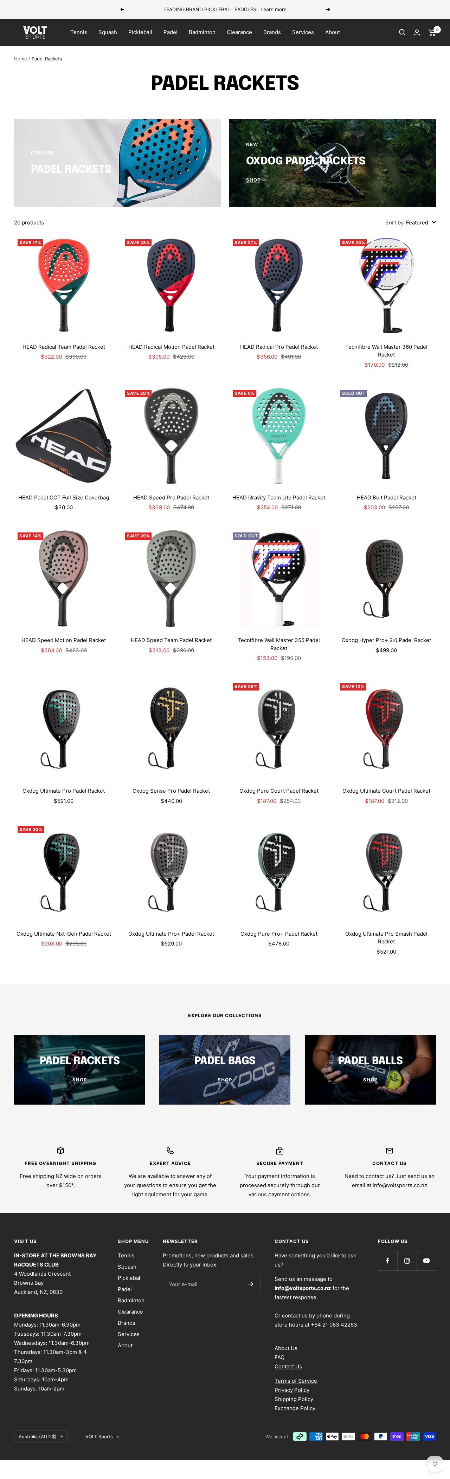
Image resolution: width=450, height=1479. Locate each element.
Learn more (274, 9)
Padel (170, 32)
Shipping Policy (294, 1399)
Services (303, 32)
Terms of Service (296, 1380)
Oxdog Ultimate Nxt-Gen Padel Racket (64, 933)
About (332, 32)
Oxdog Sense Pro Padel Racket (171, 790)
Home (20, 58)
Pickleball (140, 32)
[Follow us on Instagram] (407, 1260)
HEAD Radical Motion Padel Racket (171, 346)
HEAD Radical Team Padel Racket (63, 346)
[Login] (417, 32)
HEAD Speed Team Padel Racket (171, 640)
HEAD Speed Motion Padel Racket (63, 640)
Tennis (78, 32)
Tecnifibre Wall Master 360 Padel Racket (386, 350)
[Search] (402, 32)
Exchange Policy (295, 1408)
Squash (107, 32)
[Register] (250, 1284)
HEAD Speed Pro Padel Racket (171, 497)
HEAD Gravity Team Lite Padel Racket (278, 497)
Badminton (202, 32)
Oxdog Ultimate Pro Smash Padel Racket (386, 937)
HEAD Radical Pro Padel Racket (279, 346)
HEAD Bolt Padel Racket (386, 497)
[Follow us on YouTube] (426, 1260)
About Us (286, 1348)
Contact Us (288, 1366)
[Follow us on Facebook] (387, 1260)
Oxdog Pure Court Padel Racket (279, 790)
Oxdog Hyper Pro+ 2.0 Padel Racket (386, 640)
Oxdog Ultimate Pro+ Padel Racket (171, 933)
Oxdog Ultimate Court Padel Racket (386, 790)
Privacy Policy (292, 1390)
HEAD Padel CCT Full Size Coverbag (63, 497)
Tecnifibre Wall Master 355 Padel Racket (279, 644)
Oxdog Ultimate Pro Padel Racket (63, 790)
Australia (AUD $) (38, 1436)
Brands (272, 32)
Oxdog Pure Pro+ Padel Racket (278, 933)
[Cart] (432, 32)
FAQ (279, 1357)
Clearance (239, 32)
